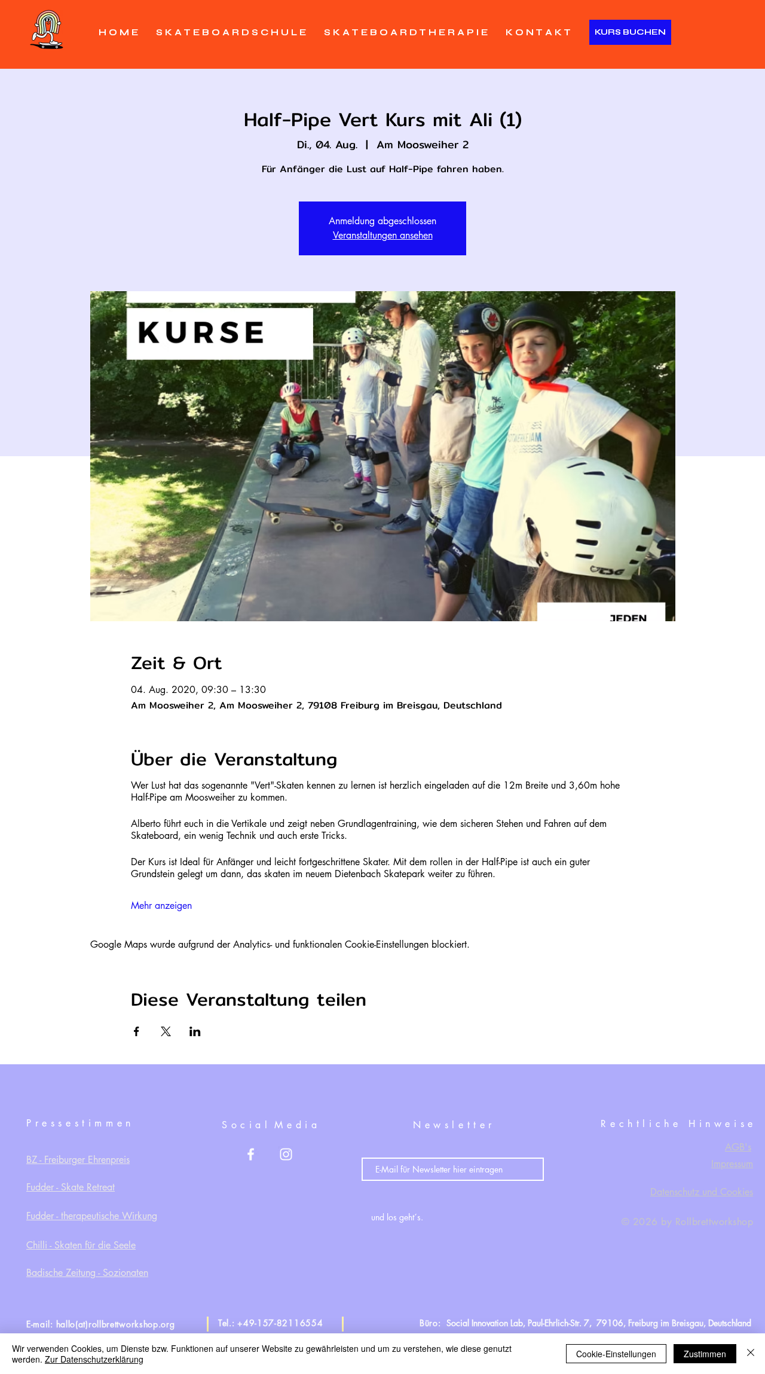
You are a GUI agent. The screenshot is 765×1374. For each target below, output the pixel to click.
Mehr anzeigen (161, 905)
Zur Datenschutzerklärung (94, 1359)
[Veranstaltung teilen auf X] (166, 1031)
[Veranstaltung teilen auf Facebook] (136, 1031)
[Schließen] (750, 1353)
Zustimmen (705, 1354)
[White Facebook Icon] (251, 1154)
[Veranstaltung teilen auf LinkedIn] (195, 1031)
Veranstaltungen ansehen (383, 235)
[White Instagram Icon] (286, 1154)
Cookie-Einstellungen (616, 1354)
